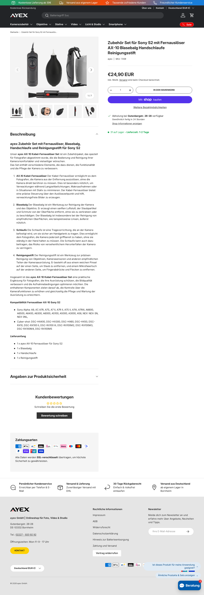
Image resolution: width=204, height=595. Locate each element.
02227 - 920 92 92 (26, 534)
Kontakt (160, 8)
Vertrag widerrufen (107, 553)
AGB (95, 521)
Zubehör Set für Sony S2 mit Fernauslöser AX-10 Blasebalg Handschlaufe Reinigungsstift (39, 32)
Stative (59, 24)
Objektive (41, 24)
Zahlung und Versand (105, 545)
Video (74, 24)
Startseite (14, 32)
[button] (191, 15)
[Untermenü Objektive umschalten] (50, 24)
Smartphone (116, 24)
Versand (123, 80)
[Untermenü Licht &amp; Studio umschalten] (104, 24)
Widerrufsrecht (101, 527)
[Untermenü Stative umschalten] (66, 24)
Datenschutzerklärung (105, 533)
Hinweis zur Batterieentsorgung (111, 539)
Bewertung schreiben (54, 415)
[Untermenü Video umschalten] (80, 24)
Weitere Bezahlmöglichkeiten (150, 107)
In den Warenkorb (164, 90)
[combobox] (103, 15)
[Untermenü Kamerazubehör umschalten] (31, 24)
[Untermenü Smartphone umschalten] (125, 24)
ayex (110, 59)
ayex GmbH (22, 583)
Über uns (146, 8)
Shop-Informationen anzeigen (127, 123)
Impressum (99, 515)
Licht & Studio (93, 24)
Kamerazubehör (19, 24)
